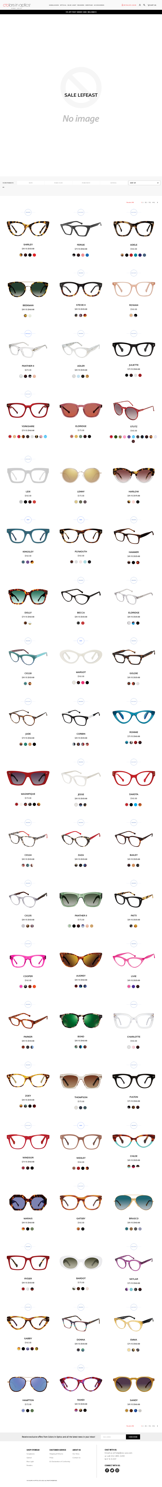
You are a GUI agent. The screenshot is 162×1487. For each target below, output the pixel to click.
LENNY (81, 492)
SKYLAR (133, 1279)
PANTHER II (28, 366)
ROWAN (133, 305)
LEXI (28, 492)
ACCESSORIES (99, 5)
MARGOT (81, 672)
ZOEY (28, 1096)
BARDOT (81, 1278)
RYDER (28, 1279)
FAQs (51, 1458)
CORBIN (81, 734)
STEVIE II (81, 305)
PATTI (134, 916)
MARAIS (28, 1218)
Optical (29, 1458)
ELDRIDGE (80, 426)
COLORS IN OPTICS (33, 1480)
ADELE (133, 245)
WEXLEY (81, 1158)
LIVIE (133, 976)
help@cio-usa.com (123, 1453)
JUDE (28, 734)
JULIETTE (134, 365)
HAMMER (134, 552)
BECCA (81, 613)
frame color (58, 183)
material (114, 183)
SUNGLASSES (54, 5)
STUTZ (133, 427)
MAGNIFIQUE (28, 794)
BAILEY (134, 855)
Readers (30, 1465)
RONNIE (133, 732)
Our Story (76, 1454)
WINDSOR (28, 1158)
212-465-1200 (118, 1456)
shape (31, 183)
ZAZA (81, 855)
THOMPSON (80, 1097)
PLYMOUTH (81, 552)
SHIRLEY (28, 245)
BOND (81, 1037)
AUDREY (81, 976)
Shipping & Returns (56, 1454)
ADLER (81, 366)
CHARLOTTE (133, 1037)
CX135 (28, 916)
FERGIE (81, 245)
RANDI (81, 1400)
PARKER (28, 1037)
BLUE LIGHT (72, 5)
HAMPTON (28, 1400)
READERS (80, 5)
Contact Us (76, 1458)
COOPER (28, 976)
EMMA (133, 1340)
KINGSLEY (28, 552)
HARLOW (134, 492)
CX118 (28, 673)
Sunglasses (31, 1454)
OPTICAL (63, 5)
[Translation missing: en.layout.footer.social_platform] (107, 1470)
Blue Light (30, 1461)
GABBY (28, 1338)
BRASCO (134, 1218)
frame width (86, 183)
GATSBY (80, 1218)
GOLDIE (134, 673)
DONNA (81, 1340)
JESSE (81, 794)
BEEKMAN (28, 305)
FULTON (134, 1097)
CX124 (28, 855)
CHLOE (133, 1156)
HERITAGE (89, 5)
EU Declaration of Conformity (59, 1461)
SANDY (134, 1400)
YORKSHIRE (28, 426)
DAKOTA (133, 794)
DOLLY (28, 613)
